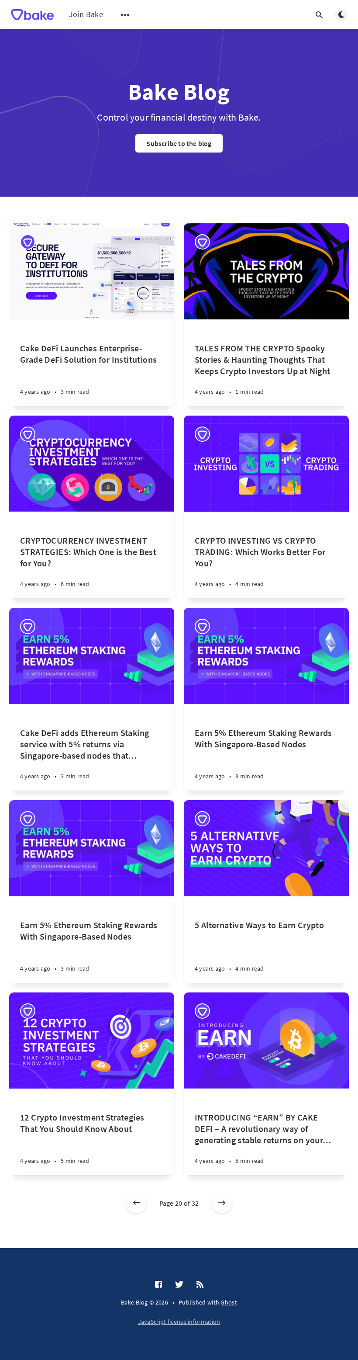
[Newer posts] (136, 1203)
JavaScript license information (179, 1321)
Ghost (228, 1302)
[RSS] (199, 1285)
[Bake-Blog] (27, 242)
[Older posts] (222, 1203)
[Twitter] (179, 1285)
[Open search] (319, 15)
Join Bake (86, 14)
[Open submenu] (125, 15)
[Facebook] (158, 1285)
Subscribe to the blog (178, 143)
